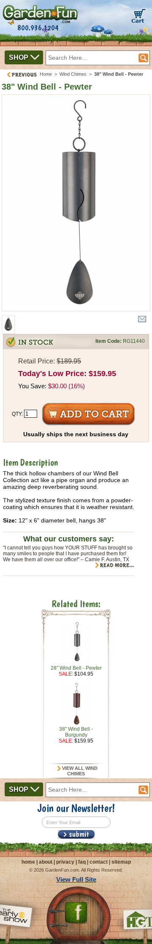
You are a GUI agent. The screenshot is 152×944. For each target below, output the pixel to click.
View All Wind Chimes (79, 771)
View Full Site (76, 879)
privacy (65, 862)
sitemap (121, 862)
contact (99, 862)
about (45, 862)
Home (46, 74)
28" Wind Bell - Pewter (76, 668)
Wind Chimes (73, 74)
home (28, 862)
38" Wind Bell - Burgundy (76, 732)
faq (82, 862)
